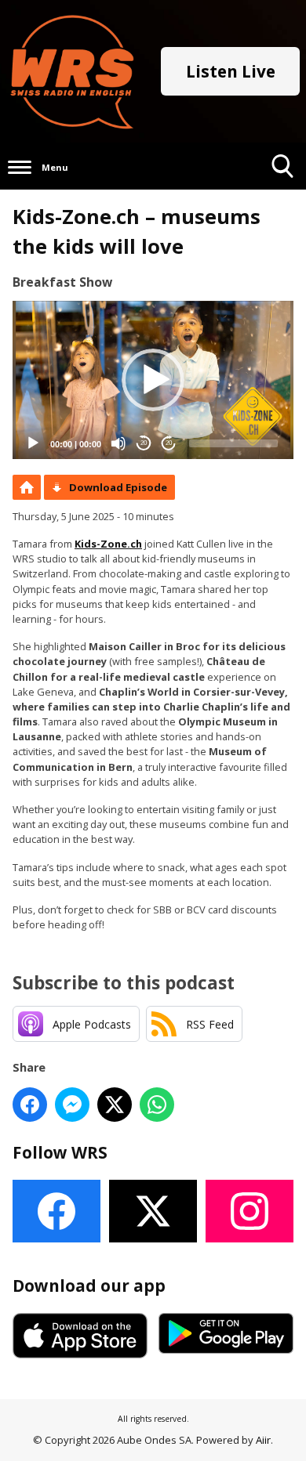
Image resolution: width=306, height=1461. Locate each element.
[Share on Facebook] (30, 1104)
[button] (153, 380)
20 (143, 443)
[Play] (33, 443)
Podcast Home (27, 487)
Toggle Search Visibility (283, 189)
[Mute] (118, 443)
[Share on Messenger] (72, 1104)
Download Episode (118, 487)
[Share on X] (114, 1104)
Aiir (263, 1440)
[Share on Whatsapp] (157, 1104)
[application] (153, 379)
